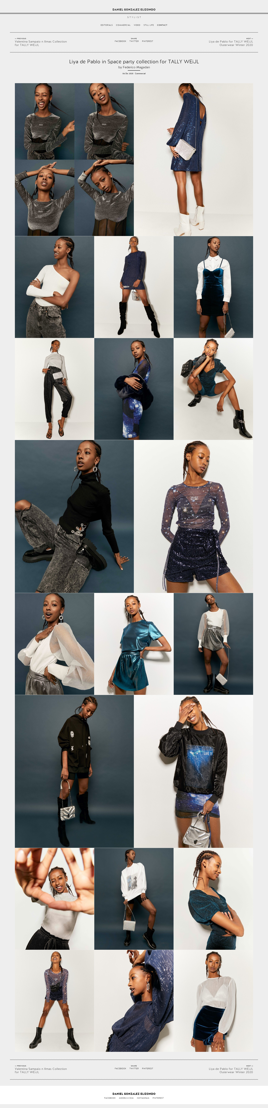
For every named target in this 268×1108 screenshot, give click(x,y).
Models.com (126, 1098)
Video (137, 25)
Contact (162, 25)
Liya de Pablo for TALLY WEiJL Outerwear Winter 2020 (231, 43)
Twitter (134, 41)
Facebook (120, 41)
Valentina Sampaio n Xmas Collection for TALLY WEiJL (41, 43)
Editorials (107, 25)
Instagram (143, 1098)
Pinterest (147, 41)
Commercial (123, 25)
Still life (149, 25)
